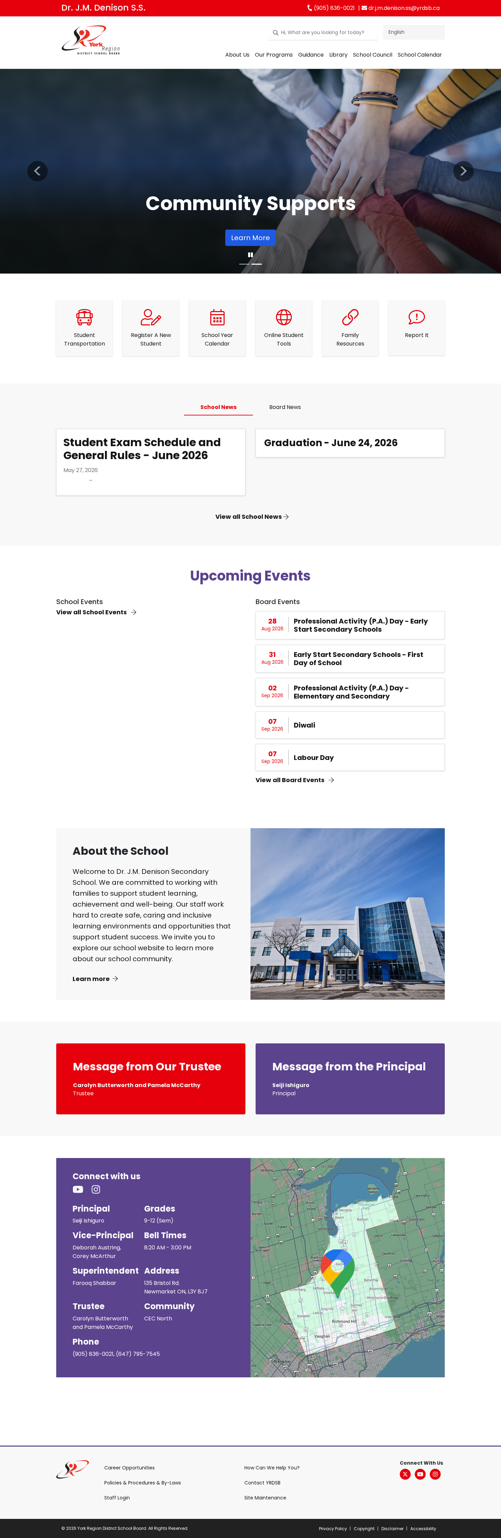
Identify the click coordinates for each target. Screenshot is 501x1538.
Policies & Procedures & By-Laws (142, 1482)
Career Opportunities (129, 1467)
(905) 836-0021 (334, 8)
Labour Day (314, 757)
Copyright (364, 1529)
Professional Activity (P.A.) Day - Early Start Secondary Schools (361, 625)
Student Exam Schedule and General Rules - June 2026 (142, 449)
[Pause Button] (250, 255)
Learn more (91, 979)
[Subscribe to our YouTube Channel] (82, 1190)
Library (338, 55)
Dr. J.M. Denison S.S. (103, 8)
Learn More (250, 238)
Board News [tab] (285, 407)
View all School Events (92, 612)
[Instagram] (435, 1474)
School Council (372, 55)
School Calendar (420, 55)
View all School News (249, 516)
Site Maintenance (265, 1497)
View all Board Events (291, 780)
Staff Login (117, 1497)
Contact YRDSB (262, 1482)
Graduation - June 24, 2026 (331, 443)
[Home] (91, 41)
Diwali (304, 725)
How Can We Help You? (272, 1467)
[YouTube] (420, 1474)
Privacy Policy (333, 1529)
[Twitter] (405, 1474)
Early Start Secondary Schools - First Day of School (358, 659)
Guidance (311, 55)
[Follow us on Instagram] (100, 1190)
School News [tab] (218, 407)
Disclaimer (392, 1529)
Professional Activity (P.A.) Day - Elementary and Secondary (351, 692)
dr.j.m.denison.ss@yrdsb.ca (403, 8)
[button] (37, 171)
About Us (237, 55)
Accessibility (423, 1529)
